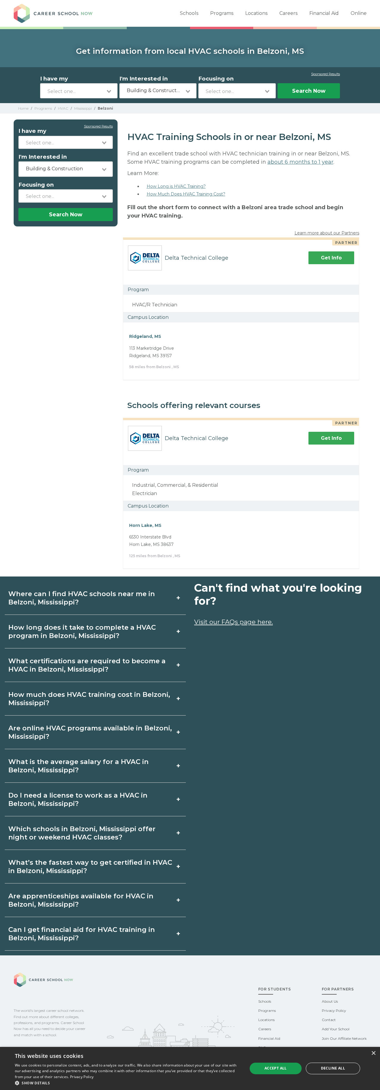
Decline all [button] (333, 1068)
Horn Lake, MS (145, 525)
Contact (329, 1019)
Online (359, 13)
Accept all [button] (276, 1068)
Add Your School (335, 1029)
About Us (330, 1001)
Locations (256, 13)
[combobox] (78, 91)
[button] (128, 1083)
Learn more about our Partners (326, 233)
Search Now (308, 91)
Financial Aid (324, 13)
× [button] (373, 1053)
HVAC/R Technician (154, 305)
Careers (288, 13)
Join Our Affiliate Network (344, 1038)
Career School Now (55, 13)
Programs (221, 13)
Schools (189, 13)
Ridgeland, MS (145, 336)
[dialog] (190, 1068)
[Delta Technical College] (142, 257)
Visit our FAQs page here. (233, 622)
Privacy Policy (334, 1010)
